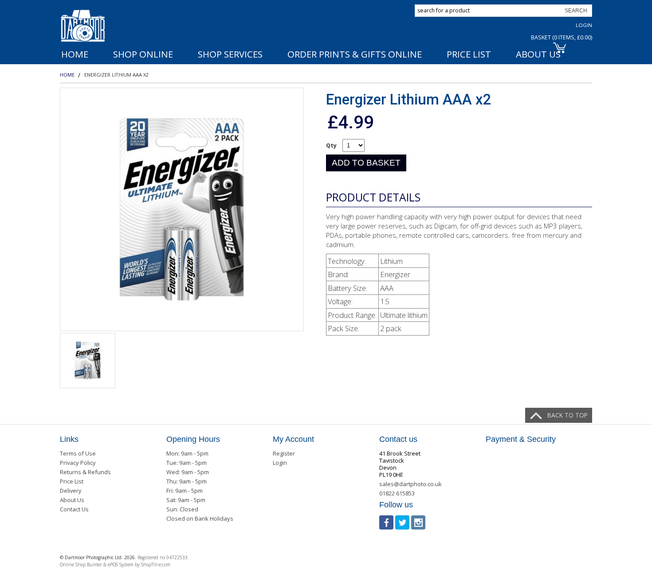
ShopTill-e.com (155, 564)
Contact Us (74, 509)
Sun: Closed (182, 509)
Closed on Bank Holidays (199, 518)
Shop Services (230, 54)
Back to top (567, 415)
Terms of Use (78, 453)
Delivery (71, 491)
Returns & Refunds (85, 472)
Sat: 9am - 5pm (185, 500)
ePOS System (121, 564)
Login (584, 25)
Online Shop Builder (81, 564)
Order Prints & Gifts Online (354, 54)
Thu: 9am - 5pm (186, 481)
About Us (72, 500)
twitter (402, 522)
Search (576, 11)
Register (284, 453)
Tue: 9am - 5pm (186, 463)
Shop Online (143, 54)
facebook (386, 522)
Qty (331, 145)
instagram (418, 522)
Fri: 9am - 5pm (184, 491)
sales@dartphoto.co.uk (410, 484)
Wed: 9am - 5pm (187, 472)
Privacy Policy (78, 463)
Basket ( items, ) (561, 37)
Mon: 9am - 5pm (187, 453)
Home (74, 54)
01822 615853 (397, 493)
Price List (469, 54)
